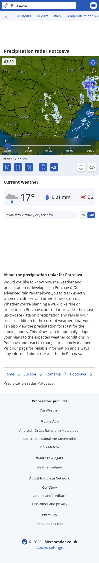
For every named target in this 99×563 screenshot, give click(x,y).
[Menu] (93, 5)
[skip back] (7, 167)
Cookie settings (49, 547)
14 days (42, 16)
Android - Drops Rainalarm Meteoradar (49, 430)
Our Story (49, 487)
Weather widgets (50, 467)
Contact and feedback (49, 495)
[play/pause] (18, 167)
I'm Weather (49, 410)
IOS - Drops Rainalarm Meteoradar (49, 439)
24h (91, 215)
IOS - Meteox (49, 447)
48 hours (24, 16)
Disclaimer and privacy (49, 504)
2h (83, 215)
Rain (57, 16)
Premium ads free (49, 524)
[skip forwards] (29, 167)
